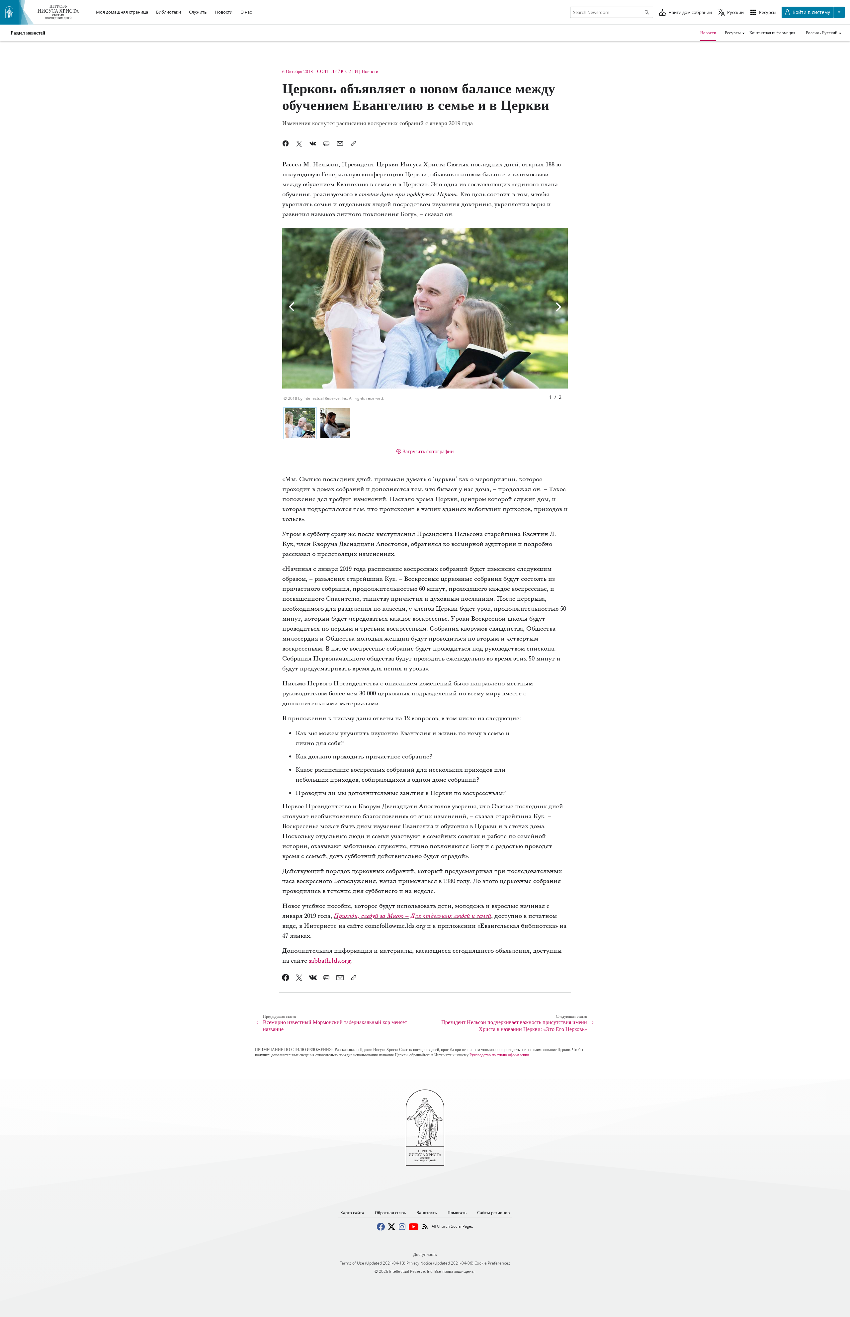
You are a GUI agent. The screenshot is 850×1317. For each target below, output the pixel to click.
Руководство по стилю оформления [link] (499, 1054)
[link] (286, 977)
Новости (708, 33)
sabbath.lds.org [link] (329, 961)
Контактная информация (772, 33)
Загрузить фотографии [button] (428, 451)
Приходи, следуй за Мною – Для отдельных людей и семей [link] (412, 916)
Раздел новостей (28, 33)
